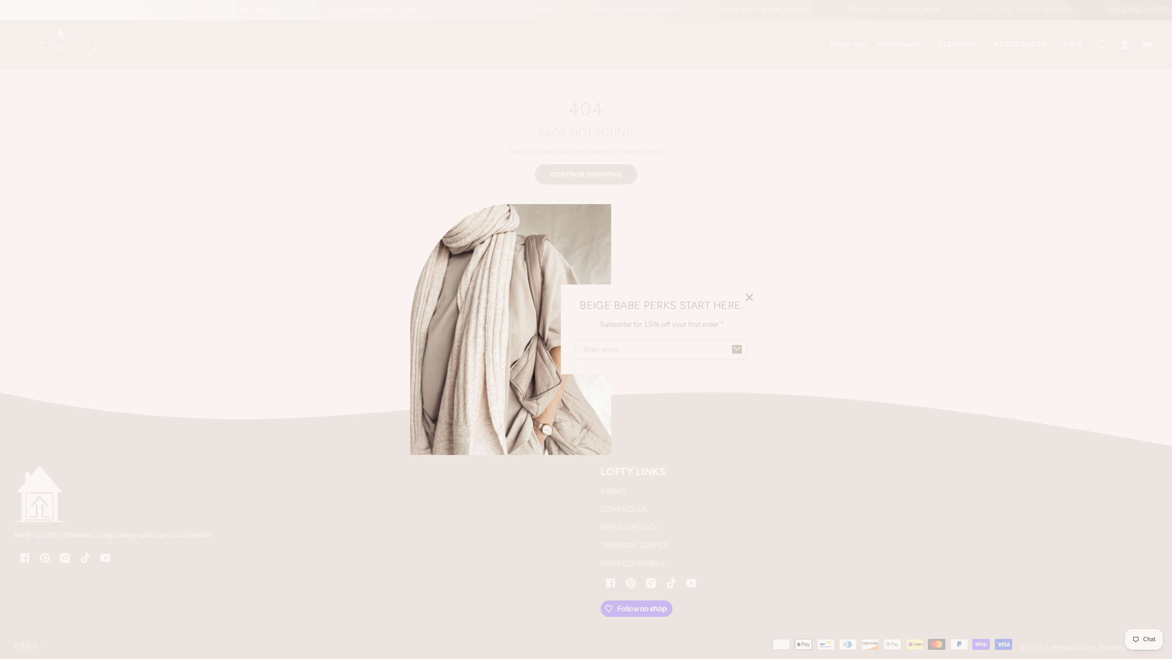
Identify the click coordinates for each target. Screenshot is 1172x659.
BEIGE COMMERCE (633, 564)
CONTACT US (624, 509)
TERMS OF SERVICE (634, 545)
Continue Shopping (586, 174)
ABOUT (614, 491)
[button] (1101, 45)
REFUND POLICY (629, 528)
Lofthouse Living (1071, 647)
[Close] (749, 297)
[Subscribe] (737, 350)
